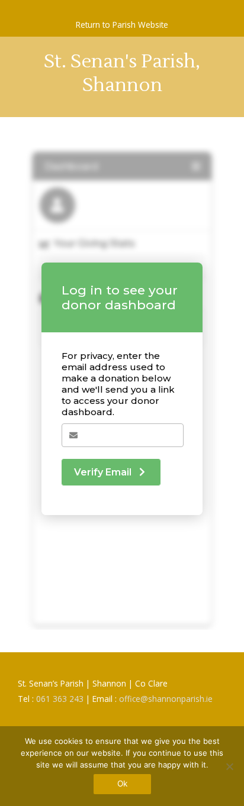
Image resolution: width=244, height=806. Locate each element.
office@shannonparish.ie (166, 698)
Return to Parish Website (122, 24)
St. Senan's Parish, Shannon (122, 73)
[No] (229, 766)
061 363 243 (60, 698)
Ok (122, 783)
